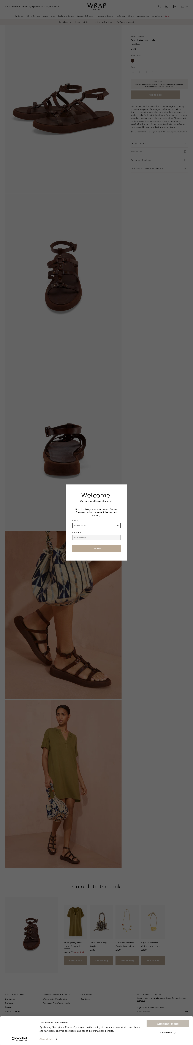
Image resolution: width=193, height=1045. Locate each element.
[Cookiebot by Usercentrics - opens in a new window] (19, 1039)
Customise (166, 1032)
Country (76, 520)
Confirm (96, 548)
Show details (46, 1039)
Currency (76, 532)
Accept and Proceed (168, 1023)
